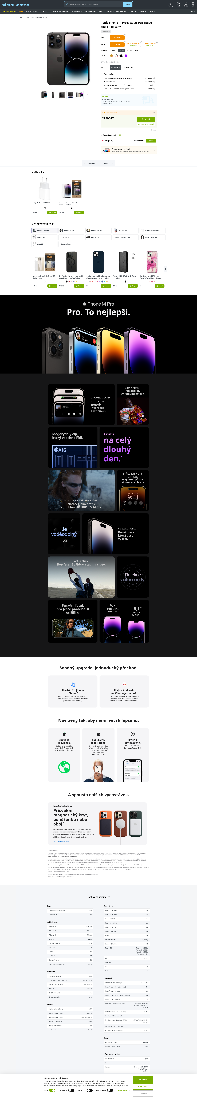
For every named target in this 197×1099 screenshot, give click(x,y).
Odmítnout (143, 1093)
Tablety (109, 11)
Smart (101, 11)
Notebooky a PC (121, 11)
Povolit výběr (143, 1086)
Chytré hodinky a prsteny (60, 11)
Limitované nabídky (8, 11)
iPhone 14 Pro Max (42, 17)
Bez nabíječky (115, 67)
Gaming (133, 11)
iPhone (27, 17)
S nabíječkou (128, 67)
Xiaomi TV (143, 11)
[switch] (71, 1090)
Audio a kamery (90, 11)
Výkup (21, 11)
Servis (192, 11)
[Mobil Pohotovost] (15, 4)
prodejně (112, 101)
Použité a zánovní (32, 11)
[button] (98, 4)
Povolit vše (143, 1079)
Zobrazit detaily (122, 1090)
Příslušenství (76, 11)
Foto (151, 11)
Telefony (45, 11)
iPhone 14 (33, 17)
